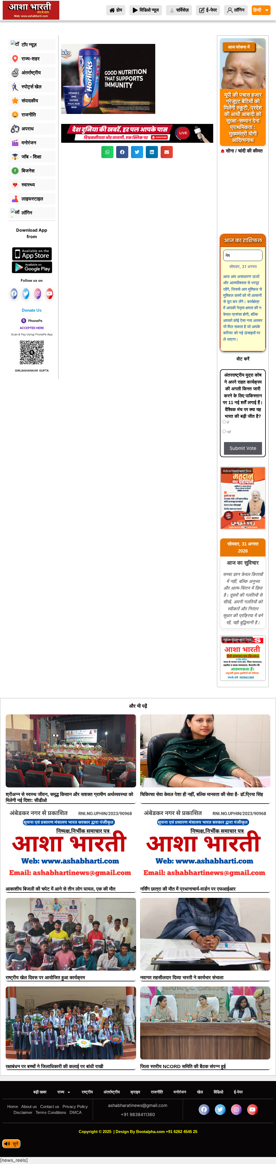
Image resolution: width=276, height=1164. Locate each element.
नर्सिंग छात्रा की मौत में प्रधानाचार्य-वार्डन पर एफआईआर (188, 889)
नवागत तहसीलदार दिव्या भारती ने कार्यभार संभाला (181, 977)
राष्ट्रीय (87, 1092)
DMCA (76, 1112)
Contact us (49, 1106)
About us (29, 1106)
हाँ (227, 422)
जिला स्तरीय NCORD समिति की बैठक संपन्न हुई (183, 1066)
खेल (200, 1092)
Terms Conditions (51, 1112)
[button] (107, 152)
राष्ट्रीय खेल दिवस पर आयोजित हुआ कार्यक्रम (45, 977)
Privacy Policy (75, 1106)
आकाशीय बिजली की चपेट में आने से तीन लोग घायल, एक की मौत (60, 889)
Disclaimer (22, 1112)
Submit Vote (243, 448)
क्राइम (135, 1092)
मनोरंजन (180, 1092)
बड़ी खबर (40, 1092)
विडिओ (218, 1092)
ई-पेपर (238, 1092)
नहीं (228, 432)
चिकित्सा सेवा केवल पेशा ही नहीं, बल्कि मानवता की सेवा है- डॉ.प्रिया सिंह (201, 794)
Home (12, 1106)
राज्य (60, 1092)
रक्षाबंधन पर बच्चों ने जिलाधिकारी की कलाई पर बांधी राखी (54, 1066)
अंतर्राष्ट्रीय (112, 1092)
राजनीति (157, 1092)
